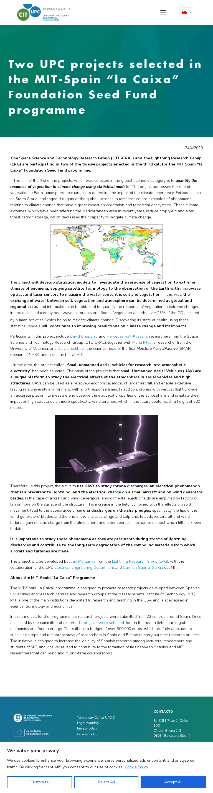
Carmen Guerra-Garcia (143, 567)
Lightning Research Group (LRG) (140, 561)
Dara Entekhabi (71, 348)
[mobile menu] (163, 12)
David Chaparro (84, 336)
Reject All (106, 782)
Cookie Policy (136, 767)
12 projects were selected (101, 622)
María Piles (141, 342)
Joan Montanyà (82, 561)
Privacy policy (87, 728)
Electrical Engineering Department (84, 567)
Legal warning (88, 723)
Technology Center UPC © (96, 717)
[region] (106, 767)
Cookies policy (87, 734)
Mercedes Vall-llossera (126, 336)
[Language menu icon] (186, 12)
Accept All (173, 782)
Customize (40, 782)
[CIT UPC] (43, 12)
